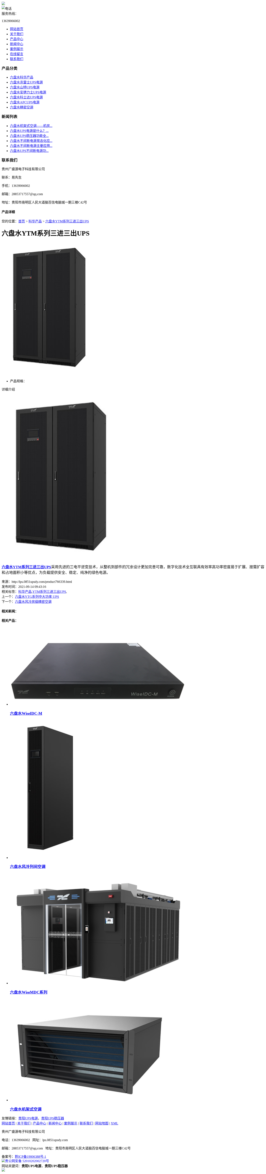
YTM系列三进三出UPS (49, 591)
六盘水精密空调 (21, 107)
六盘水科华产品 (21, 77)
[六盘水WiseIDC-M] (98, 704)
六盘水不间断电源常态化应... (31, 141)
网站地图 (101, 1123)
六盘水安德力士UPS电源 (28, 92)
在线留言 (16, 54)
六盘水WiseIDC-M (26, 713)
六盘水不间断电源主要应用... (31, 146)
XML (114, 1123)
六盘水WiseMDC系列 (28, 992)
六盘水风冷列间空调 (28, 866)
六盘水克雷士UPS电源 (26, 82)
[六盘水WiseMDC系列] (98, 983)
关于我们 (16, 34)
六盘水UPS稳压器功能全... (29, 136)
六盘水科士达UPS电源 (26, 97)
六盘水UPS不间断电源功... (29, 151)
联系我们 (16, 59)
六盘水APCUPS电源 (24, 102)
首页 (21, 221)
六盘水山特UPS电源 (24, 87)
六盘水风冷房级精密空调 (33, 601)
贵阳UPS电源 (28, 1118)
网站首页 (16, 29)
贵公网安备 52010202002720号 (27, 1161)
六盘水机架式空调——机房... (31, 126)
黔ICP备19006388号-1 (30, 1156)
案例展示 (16, 49)
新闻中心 (16, 44)
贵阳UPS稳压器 (52, 1118)
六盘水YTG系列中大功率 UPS (37, 596)
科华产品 (35, 221)
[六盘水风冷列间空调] (51, 857)
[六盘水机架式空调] (88, 1100)
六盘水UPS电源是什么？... (29, 131)
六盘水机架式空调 (26, 1109)
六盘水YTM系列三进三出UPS (67, 221)
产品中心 (16, 39)
